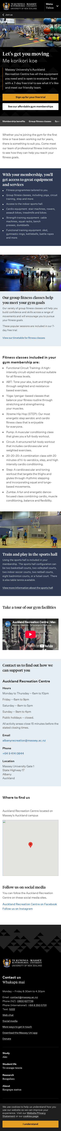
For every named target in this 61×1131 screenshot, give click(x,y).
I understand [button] (30, 1124)
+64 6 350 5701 (37, 1005)
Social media (10, 1021)
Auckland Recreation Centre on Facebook (30, 904)
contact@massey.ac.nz (24, 997)
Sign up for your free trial (31, 97)
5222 (12, 1009)
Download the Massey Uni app (20, 1032)
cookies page (30, 1116)
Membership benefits (14, 121)
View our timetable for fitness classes (24, 337)
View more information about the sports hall (28, 587)
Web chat (8, 1015)
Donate (7, 1038)
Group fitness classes (40, 121)
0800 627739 (25, 1001)
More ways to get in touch (17, 1026)
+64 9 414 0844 (13, 753)
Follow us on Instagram (18, 908)
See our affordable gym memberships (30, 106)
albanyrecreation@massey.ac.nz (24, 740)
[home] (22, 6)
